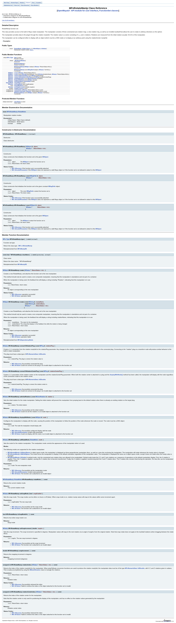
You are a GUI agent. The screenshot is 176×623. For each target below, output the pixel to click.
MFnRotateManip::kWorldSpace (19, 454)
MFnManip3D (22, 249)
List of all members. (8, 20)
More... (32, 49)
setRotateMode (18, 81)
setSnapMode (18, 84)
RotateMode (17, 48)
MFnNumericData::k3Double (36, 354)
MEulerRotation (32, 78)
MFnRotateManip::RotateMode (16, 111)
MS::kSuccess (17, 168)
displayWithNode (19, 80)
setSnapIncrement (19, 87)
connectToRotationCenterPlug (23, 77)
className (17, 101)
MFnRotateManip (19, 63)
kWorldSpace (37, 48)
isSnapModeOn (18, 85)
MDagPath (31, 69)
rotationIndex (18, 90)
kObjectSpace (26, 48)
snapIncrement (18, 88)
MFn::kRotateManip (25, 246)
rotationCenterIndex (20, 91)
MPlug (33, 75)
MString (24, 74)
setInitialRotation (19, 78)
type (15, 57)
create (16, 72)
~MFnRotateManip (19, 60)
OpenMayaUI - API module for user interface (78, 11)
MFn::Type (10, 57)
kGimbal (43, 48)
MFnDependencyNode (25, 340)
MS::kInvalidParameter (19, 170)
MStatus (37, 66)
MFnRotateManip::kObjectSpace (19, 452)
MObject (27, 66)
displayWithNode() (116, 375)
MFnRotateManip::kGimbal (17, 457)
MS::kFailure (16, 296)
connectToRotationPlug (21, 75)
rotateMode (17, 82)
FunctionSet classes (108, 11)
